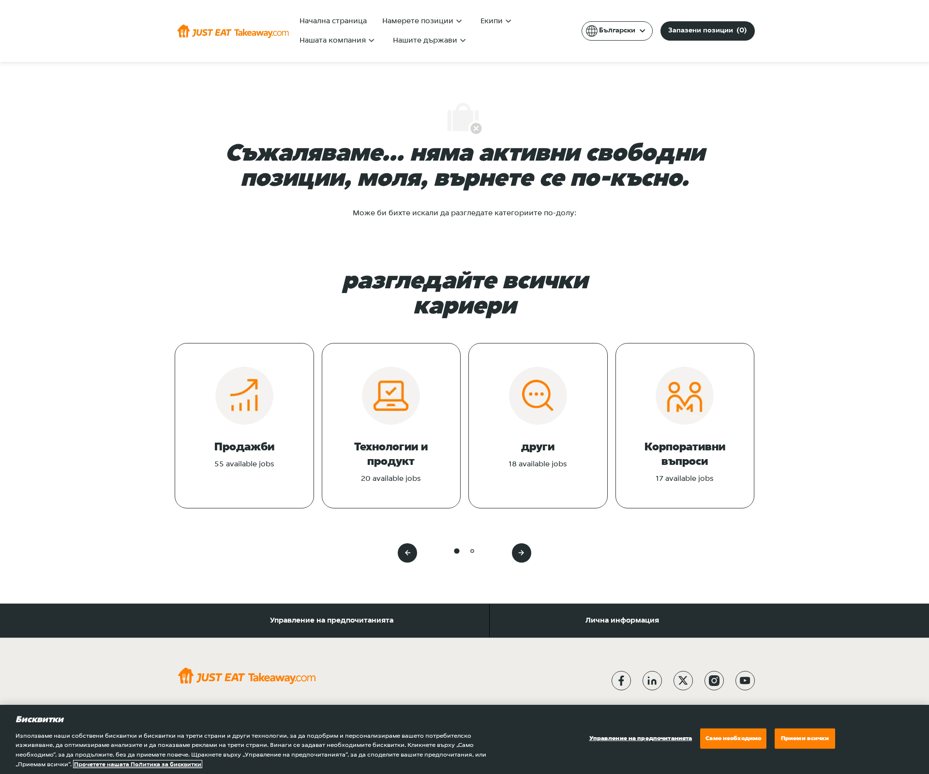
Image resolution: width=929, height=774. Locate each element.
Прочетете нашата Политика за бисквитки (137, 764)
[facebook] (621, 680)
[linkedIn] (652, 680)
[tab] (456, 550)
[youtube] (745, 680)
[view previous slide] (407, 553)
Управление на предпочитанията (331, 621)
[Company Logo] (233, 31)
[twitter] (683, 680)
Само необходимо (733, 738)
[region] (464, 739)
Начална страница (333, 21)
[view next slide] (521, 553)
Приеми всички (805, 738)
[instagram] (714, 680)
